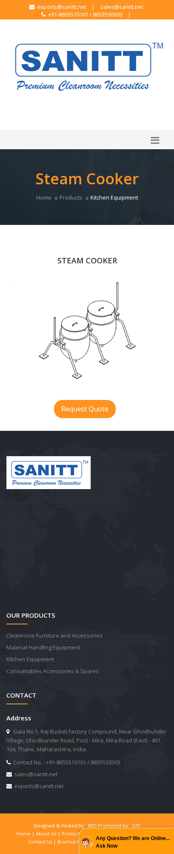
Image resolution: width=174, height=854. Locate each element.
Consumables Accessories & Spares (52, 671)
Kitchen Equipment (30, 659)
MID (92, 825)
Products (71, 197)
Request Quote (85, 408)
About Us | (49, 833)
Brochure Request (78, 841)
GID (136, 825)
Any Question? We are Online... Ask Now (133, 842)
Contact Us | (42, 841)
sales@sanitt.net (121, 7)
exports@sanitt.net (60, 7)
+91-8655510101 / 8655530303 (84, 14)
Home (44, 197)
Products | (74, 833)
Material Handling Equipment (43, 647)
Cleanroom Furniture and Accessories (54, 635)
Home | (26, 833)
